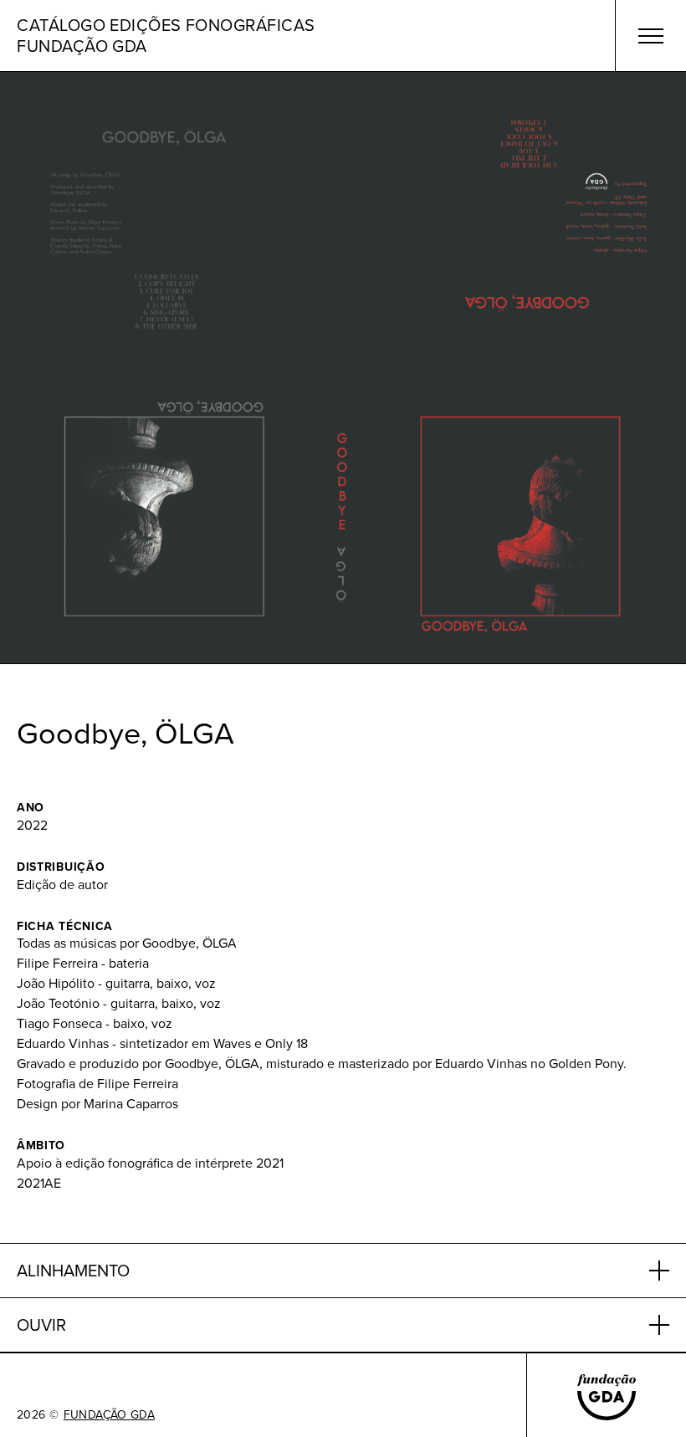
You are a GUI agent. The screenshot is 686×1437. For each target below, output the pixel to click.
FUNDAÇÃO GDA (109, 1414)
